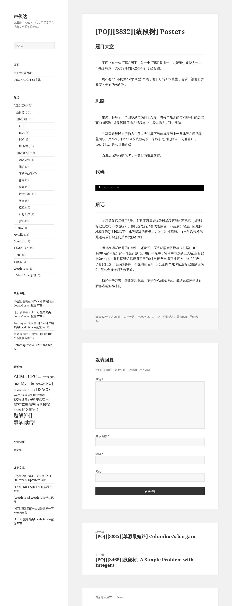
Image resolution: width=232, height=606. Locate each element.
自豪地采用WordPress (109, 597)
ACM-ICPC (20, 105)
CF (20, 126)
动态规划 (24, 160)
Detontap (20, 345)
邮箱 (99, 454)
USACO (23, 146)
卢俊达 (20, 16)
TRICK (18, 262)
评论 (99, 379)
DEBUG (18, 228)
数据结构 (24, 194)
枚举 (21, 201)
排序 (21, 180)
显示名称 (102, 436)
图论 (21, 167)
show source (110, 187)
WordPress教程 (26, 275)
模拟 (21, 207)
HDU (22, 133)
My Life (18, 234)
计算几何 (24, 214)
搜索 (21, 187)
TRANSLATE (21, 248)
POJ (21, 139)
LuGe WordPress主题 (27, 80)
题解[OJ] (21, 119)
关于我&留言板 (23, 73)
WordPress (21, 268)
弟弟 (16, 334)
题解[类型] (22, 153)
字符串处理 (26, 173)
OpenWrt (20, 241)
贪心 (21, 221)
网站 (98, 471)
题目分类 (21, 112)
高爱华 (18, 450)
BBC (18, 255)
